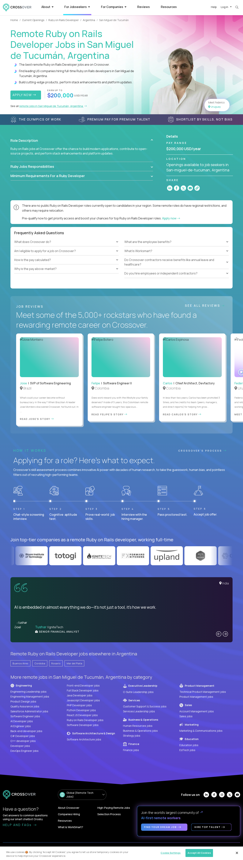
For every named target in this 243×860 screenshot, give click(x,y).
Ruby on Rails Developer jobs (85, 720)
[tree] (66, 255)
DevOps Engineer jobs (24, 751)
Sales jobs (186, 716)
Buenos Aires (20, 663)
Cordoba (39, 663)
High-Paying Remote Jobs (113, 808)
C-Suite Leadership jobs (138, 692)
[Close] (237, 853)
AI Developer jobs (21, 721)
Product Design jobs (23, 701)
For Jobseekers (75, 7)
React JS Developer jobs (82, 715)
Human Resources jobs (137, 726)
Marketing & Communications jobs (200, 730)
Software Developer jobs (83, 725)
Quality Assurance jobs (24, 706)
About (46, 7)
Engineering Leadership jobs (28, 691)
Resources (169, 7)
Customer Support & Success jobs (144, 706)
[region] (121, 853)
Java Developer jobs (79, 695)
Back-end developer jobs (26, 731)
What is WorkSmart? (70, 827)
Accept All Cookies (199, 852)
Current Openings (33, 20)
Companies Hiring (69, 814)
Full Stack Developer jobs (83, 690)
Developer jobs (20, 746)
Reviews (143, 7)
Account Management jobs (196, 711)
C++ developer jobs (23, 741)
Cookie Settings (171, 852)
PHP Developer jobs (79, 705)
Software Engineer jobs (25, 716)
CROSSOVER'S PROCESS (200, 450)
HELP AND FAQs (18, 825)
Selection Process (109, 814)
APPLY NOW (23, 95)
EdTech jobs (187, 750)
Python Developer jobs (81, 710)
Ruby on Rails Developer (63, 20)
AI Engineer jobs (20, 726)
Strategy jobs (131, 735)
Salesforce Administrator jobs (29, 711)
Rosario (56, 663)
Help (214, 7)
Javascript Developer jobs (83, 700)
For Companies (112, 7)
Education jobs (188, 745)
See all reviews (203, 305)
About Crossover (68, 808)
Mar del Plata (74, 663)
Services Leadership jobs (139, 711)
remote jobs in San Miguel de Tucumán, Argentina (51, 106)
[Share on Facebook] (176, 188)
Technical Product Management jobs (202, 692)
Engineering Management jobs (29, 696)
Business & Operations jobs (140, 730)
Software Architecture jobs (84, 739)
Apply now (169, 218)
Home (14, 20)
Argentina (89, 20)
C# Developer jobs (22, 736)
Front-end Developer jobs (83, 685)
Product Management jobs (196, 696)
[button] (81, 140)
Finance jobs (131, 750)
